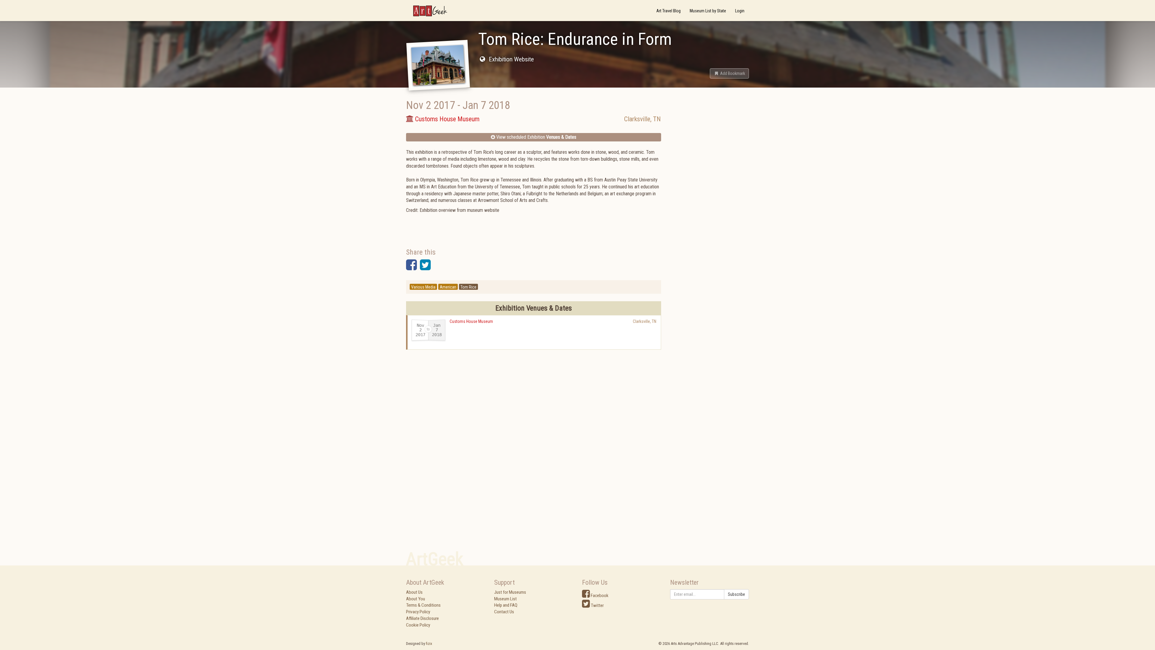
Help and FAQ (505, 605)
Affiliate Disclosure (422, 618)
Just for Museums (510, 592)
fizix (429, 643)
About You (415, 599)
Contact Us (504, 611)
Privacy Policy (418, 611)
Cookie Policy (418, 625)
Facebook (599, 595)
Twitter (597, 605)
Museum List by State (708, 10)
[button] (729, 73)
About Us (414, 592)
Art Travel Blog (668, 10)
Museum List (505, 599)
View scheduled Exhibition (535, 137)
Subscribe (736, 594)
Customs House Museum (471, 321)
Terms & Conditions (423, 605)
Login (739, 10)
